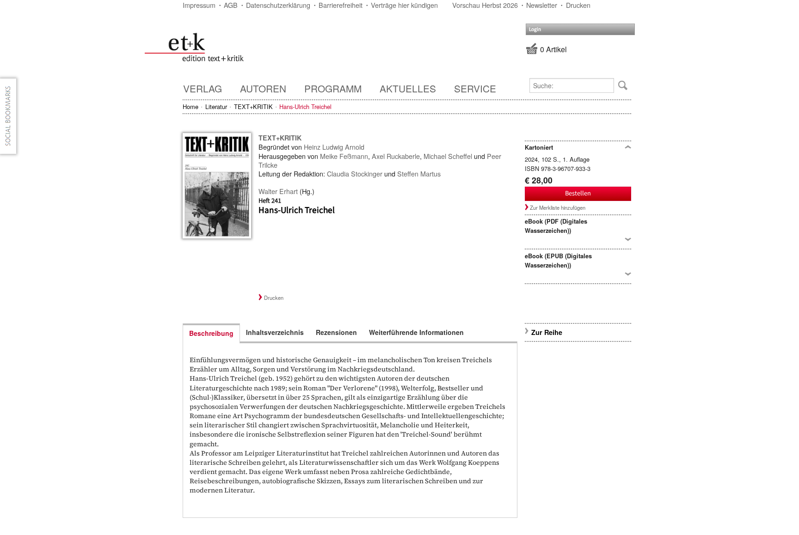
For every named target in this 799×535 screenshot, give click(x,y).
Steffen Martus (419, 173)
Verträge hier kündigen (404, 5)
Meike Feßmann (344, 156)
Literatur (216, 106)
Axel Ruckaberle (396, 156)
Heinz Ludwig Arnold (334, 147)
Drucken (578, 5)
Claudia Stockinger (354, 173)
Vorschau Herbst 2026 (485, 5)
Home (190, 106)
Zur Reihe (546, 332)
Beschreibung (211, 333)
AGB (231, 5)
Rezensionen (336, 332)
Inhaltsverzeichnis (275, 332)
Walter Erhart (278, 191)
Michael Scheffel (448, 156)
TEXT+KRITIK (253, 106)
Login (535, 29)
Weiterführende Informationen (416, 332)
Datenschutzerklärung (278, 5)
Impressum (199, 5)
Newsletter (541, 5)
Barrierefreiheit (341, 5)
